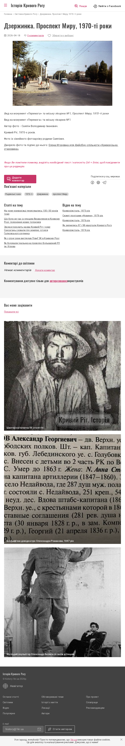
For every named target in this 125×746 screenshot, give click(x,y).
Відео (6, 708)
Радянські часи (13, 194)
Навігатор (16, 686)
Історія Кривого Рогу (28, 5)
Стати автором (62, 729)
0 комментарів (35, 35)
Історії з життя (50, 702)
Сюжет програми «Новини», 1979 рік (82, 215)
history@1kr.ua (15, 729)
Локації (46, 708)
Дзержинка (42, 194)
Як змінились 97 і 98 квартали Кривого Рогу (87, 225)
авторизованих (58, 281)
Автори (46, 713)
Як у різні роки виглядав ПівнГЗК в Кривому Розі (31, 238)
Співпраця (92, 702)
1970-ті (29, 194)
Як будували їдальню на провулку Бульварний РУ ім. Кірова (32, 245)
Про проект (92, 697)
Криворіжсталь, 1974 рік (76, 230)
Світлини (8, 702)
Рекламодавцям (95, 708)
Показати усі (11, 311)
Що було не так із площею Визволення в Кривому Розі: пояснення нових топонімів (32, 220)
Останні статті (11, 697)
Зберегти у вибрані (63, 35)
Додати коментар (45, 270)
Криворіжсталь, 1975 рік (76, 210)
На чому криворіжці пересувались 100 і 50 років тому (31, 212)
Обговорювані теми (52, 697)
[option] (62, 73)
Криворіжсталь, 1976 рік (76, 220)
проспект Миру (60, 194)
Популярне (9, 713)
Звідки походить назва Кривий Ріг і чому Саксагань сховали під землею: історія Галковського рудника (27, 230)
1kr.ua (73, 739)
